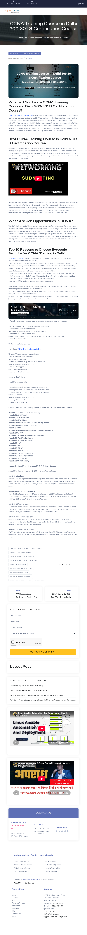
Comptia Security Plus (52, 868)
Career (14, 895)
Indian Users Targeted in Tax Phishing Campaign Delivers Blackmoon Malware (37, 695)
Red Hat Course (50, 861)
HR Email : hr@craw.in (51, 914)
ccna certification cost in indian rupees (23, 560)
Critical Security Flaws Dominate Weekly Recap (26, 686)
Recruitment (16, 908)
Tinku (30, 58)
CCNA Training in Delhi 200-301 (20, 580)
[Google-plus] (81, 4)
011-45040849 (58, 903)
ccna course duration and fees (21, 568)
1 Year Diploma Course (21, 861)
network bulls (40, 580)
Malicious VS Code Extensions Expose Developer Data (29, 690)
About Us (15, 898)
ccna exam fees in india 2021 (20, 576)
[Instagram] (83, 4)
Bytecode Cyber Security (31, 879)
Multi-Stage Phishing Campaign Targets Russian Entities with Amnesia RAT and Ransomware (43, 700)
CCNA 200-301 (37, 548)
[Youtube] (62, 831)
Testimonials (16, 914)
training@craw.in (17, 833)
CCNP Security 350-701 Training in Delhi (62, 593)
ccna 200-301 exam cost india (20, 552)
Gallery (14, 911)
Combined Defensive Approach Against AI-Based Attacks (30, 681)
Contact (14, 916)
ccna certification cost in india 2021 (22, 556)
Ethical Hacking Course (22, 868)
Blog (13, 900)
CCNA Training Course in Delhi (29, 349)
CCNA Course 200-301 (18, 564)
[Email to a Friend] (69, 564)
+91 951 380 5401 (57, 906)
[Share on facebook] (60, 564)
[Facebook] (78, 4)
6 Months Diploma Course (23, 865)
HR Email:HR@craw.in (19, 836)
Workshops (16, 906)
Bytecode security (16, 258)
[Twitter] (80, 4)
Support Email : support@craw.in (55, 917)
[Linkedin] (68, 831)
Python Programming (21, 871)
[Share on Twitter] (63, 564)
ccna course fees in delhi (19, 572)
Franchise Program (18, 903)
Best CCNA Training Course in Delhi (20, 115)
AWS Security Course (52, 871)
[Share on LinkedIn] (66, 564)
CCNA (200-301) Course (53, 865)
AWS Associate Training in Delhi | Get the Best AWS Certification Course (25, 593)
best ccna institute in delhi (19, 548)
